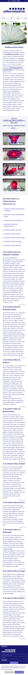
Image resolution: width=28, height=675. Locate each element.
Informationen (6, 655)
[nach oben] (22, 304)
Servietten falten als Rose (12, 245)
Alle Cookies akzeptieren (19, 672)
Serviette (8, 64)
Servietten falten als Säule (12, 230)
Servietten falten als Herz (12, 234)
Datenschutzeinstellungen (9, 672)
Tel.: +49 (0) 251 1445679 (15, 1)
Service (3, 657)
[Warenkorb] (25, 18)
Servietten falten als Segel (12, 241)
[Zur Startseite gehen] (14, 10)
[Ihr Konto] (18, 18)
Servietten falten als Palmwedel (14, 238)
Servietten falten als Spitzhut (13, 220)
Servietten (9, 74)
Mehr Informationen (6, 669)
